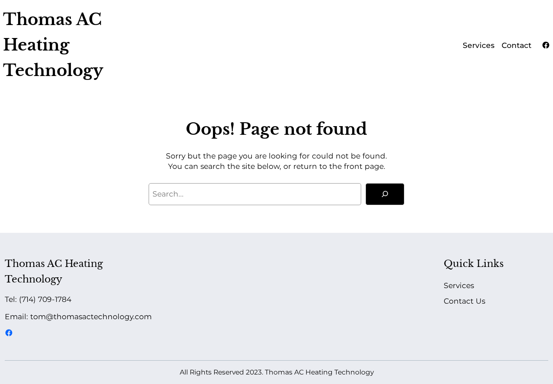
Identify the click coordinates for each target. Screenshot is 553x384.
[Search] (384, 194)
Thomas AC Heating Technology (53, 45)
